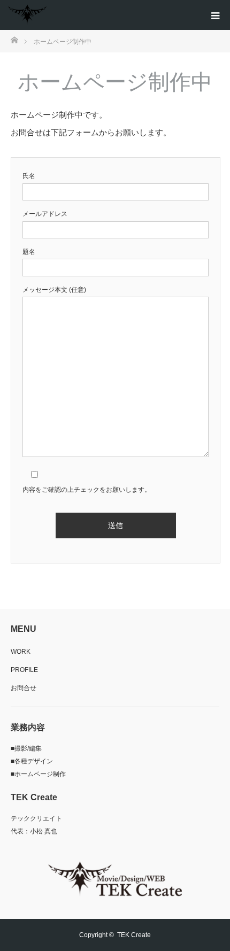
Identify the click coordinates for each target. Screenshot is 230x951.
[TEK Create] (27, 15)
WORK (20, 651)
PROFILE (24, 670)
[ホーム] (14, 39)
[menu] (215, 15)
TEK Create (134, 935)
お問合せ (23, 688)
